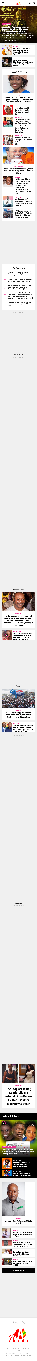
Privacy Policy (16, 1355)
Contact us (19, 1350)
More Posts (18, 1270)
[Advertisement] (18, 243)
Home (10, 1349)
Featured (21, 1349)
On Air (15, 1349)
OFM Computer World (22, 1356)
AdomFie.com (20, 1354)
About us (27, 1349)
